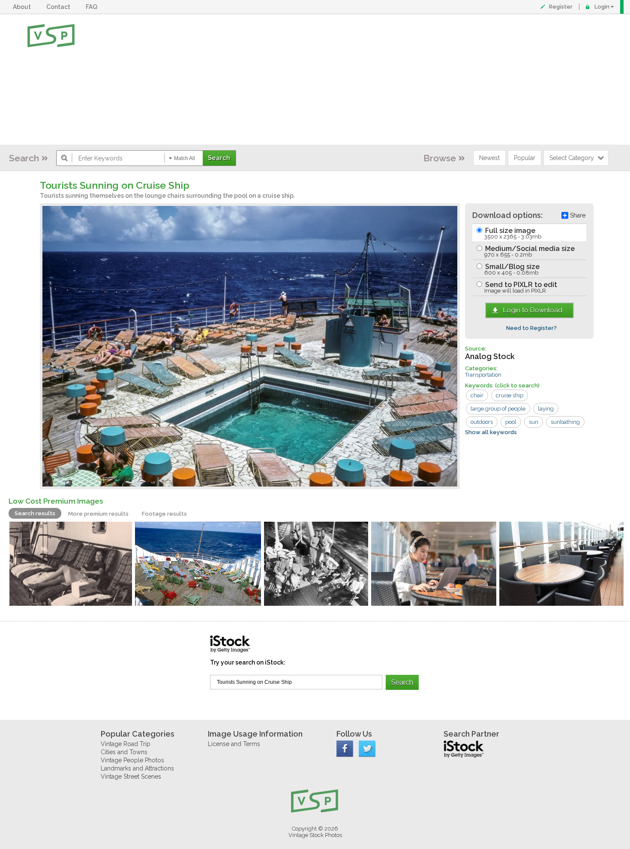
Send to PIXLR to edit (520, 287)
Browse (439, 158)
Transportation (483, 375)
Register (561, 6)
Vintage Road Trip (125, 743)
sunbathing (565, 422)
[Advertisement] (343, 79)
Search (24, 158)
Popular (524, 157)
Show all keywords (491, 432)
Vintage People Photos (132, 760)
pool (510, 422)
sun (533, 422)
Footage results (164, 514)
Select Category (571, 157)
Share (577, 215)
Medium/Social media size (529, 251)
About (23, 6)
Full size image (512, 233)
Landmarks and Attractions (137, 768)
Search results (35, 513)
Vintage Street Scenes (131, 776)
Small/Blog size (511, 269)
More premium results (98, 514)
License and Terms (234, 743)
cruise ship (509, 395)
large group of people (498, 408)
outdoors (482, 422)
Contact (59, 6)
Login (601, 6)
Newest (489, 157)
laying (546, 408)
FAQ (93, 6)
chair (477, 395)
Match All (184, 158)
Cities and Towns (124, 752)
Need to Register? (531, 328)
